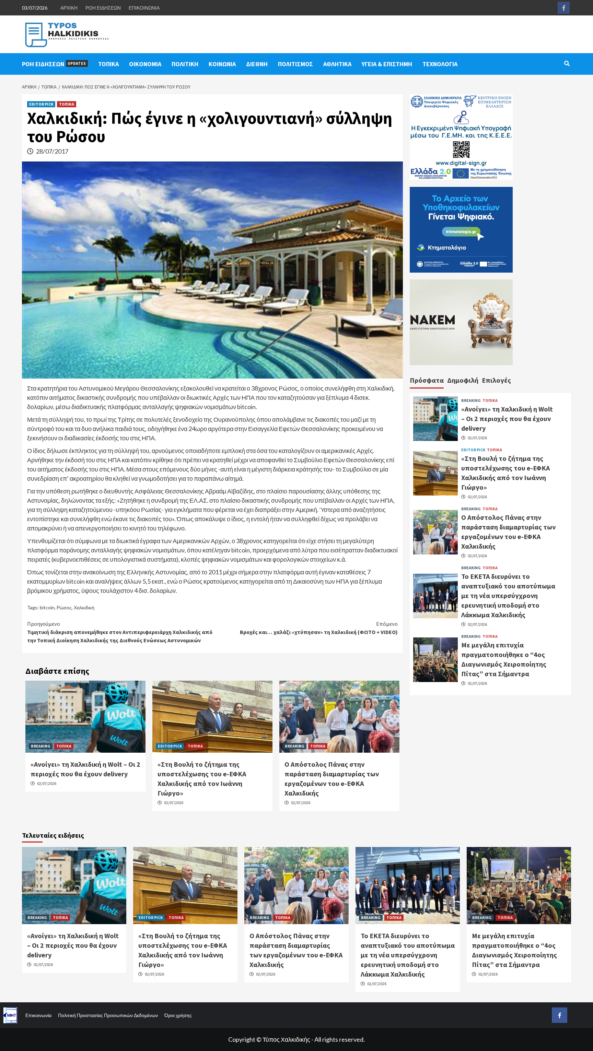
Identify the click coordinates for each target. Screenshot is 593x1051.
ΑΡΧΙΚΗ (69, 8)
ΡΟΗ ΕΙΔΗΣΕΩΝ (103, 8)
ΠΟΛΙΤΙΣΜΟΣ (295, 64)
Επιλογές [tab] (496, 380)
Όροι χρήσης (178, 1015)
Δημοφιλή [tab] (462, 380)
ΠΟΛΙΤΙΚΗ (185, 64)
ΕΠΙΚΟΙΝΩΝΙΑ (144, 8)
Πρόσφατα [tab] (427, 380)
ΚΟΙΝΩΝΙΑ (222, 64)
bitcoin (47, 607)
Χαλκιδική (84, 607)
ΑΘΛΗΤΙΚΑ (337, 64)
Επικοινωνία (38, 1015)
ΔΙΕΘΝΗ (257, 64)
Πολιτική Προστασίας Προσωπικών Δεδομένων (108, 1015)
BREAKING (40, 746)
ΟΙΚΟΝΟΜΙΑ (145, 64)
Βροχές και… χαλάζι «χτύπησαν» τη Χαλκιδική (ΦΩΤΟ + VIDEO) (319, 627)
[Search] (566, 63)
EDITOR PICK (41, 104)
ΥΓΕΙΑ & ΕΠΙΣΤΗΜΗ (387, 64)
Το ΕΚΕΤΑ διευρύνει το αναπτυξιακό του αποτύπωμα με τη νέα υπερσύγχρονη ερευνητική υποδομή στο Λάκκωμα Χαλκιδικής (508, 595)
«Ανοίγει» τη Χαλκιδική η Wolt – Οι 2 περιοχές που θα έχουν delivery (507, 418)
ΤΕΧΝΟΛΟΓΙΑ (439, 64)
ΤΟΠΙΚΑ (108, 64)
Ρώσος (64, 607)
